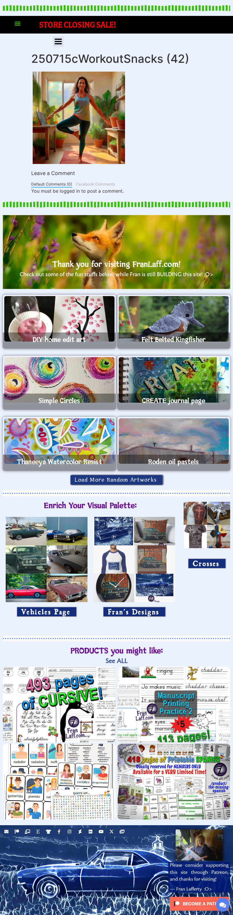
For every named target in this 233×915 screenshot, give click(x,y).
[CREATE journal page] (173, 380)
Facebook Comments (95, 184)
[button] (17, 23)
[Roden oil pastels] (173, 441)
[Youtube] (101, 832)
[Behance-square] (91, 832)
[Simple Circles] (59, 380)
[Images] (122, 832)
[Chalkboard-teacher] (28, 832)
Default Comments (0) (51, 184)
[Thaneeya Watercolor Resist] (59, 441)
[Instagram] (70, 832)
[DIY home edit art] (59, 319)
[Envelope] (7, 832)
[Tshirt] (49, 832)
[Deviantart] (80, 832)
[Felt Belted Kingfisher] (173, 319)
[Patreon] (17, 832)
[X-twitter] (112, 832)
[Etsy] (38, 832)
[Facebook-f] (59, 832)
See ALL (117, 660)
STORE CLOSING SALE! (77, 25)
